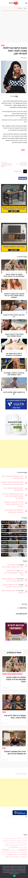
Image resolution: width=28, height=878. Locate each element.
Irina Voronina (24, 840)
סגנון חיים (8, 272)
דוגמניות (11, 351)
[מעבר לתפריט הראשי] (26, 3)
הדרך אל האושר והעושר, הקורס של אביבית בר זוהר (13, 573)
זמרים (10, 852)
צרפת (22, 857)
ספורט (9, 854)
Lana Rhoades (19, 843)
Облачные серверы (21, 773)
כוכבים (11, 291)
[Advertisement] (14, 27)
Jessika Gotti (7, 843)
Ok (14, 875)
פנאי (25, 857)
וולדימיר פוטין (17, 852)
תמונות (7, 857)
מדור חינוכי (12, 272)
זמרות (12, 852)
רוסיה (16, 857)
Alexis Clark (21, 838)
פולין (6, 854)
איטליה (14, 847)
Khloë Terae (13, 843)
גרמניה (10, 850)
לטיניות (3, 852)
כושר (6, 852)
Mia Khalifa (24, 843)
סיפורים (14, 854)
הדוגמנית (24, 852)
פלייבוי (3, 854)
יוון (7, 852)
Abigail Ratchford (16, 838)
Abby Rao (10, 838)
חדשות (3, 45)
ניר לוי (21, 571)
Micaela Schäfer (8, 845)
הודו (21, 852)
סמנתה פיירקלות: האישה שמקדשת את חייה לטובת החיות (16, 679)
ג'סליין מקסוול (15, 850)
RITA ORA (21, 845)
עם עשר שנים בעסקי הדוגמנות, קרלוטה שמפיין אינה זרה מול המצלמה (14, 295)
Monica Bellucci (15, 845)
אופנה (19, 847)
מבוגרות (24, 854)
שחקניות (12, 857)
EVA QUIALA (13, 840)
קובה (19, 857)
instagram (19, 840)
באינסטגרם (22, 850)
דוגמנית (5, 850)
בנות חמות (20, 272)
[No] (26, 871)
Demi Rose (8, 840)
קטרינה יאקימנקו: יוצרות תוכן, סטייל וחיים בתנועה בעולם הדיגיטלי (13, 504)
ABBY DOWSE (5, 838)
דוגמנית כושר (11, 332)
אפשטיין (9, 847)
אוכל (21, 847)
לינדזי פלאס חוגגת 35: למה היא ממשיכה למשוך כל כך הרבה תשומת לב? (13, 496)
